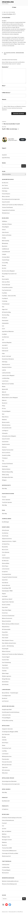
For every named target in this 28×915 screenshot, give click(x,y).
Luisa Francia (5, 381)
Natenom (4, 400)
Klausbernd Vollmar (7, 367)
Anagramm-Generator (7, 729)
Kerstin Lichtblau (6, 604)
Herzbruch (4, 317)
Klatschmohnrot (6, 364)
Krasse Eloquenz (6, 193)
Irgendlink (8, 2)
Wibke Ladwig (5, 474)
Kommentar (5, 67)
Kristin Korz (5, 613)
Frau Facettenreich (6, 290)
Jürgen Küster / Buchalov (8, 602)
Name (4, 85)
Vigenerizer (5, 767)
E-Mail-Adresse (6, 92)
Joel (3, 339)
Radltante (4, 419)
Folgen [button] (22, 139)
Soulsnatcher (5, 441)
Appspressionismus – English (9, 541)
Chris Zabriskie (5, 552)
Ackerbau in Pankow (7, 224)
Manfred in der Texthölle (8, 383)
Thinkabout (5, 458)
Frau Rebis (4, 293)
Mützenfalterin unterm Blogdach (10, 397)
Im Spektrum (5, 809)
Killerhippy (4, 191)
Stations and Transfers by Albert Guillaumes (12, 204)
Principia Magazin (6, 411)
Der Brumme (5, 182)
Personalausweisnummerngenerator (11, 199)
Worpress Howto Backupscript (9, 884)
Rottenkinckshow (6, 425)
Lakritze (4, 370)
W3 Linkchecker (6, 770)
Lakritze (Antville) (6, 372)
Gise (3, 306)
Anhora (4, 229)
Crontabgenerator (6, 695)
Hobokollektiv (5, 323)
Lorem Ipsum (5, 753)
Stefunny (4, 447)
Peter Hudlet (5, 637)
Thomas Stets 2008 (7, 848)
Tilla (3, 460)
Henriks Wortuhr (6, 585)
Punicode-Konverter (7, 762)
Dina (3, 276)
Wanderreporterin (6, 856)
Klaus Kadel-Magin (6, 610)
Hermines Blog (5, 315)
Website (4, 99)
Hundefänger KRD (6, 588)
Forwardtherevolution (7, 287)
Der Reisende (5, 560)
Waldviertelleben (6, 469)
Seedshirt (4, 155)
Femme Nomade (6, 284)
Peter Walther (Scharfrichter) (9, 643)
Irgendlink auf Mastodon (8, 331)
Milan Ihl (4, 392)
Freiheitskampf (5, 304)
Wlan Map (4, 488)
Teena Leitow (5, 668)
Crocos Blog (5, 262)
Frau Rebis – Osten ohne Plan (9, 295)
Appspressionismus (7, 538)
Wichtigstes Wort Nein (7, 477)
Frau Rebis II (5, 298)
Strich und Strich (6, 452)
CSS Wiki (4, 740)
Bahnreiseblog (5, 240)
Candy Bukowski (6, 251)
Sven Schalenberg (6, 662)
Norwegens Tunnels (7, 839)
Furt (3, 825)
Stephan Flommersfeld (7, 449)
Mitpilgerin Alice (6, 837)
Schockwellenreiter (6, 427)
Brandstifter (5, 546)
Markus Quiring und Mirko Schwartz (10, 624)
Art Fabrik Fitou (5, 544)
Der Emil (4, 268)
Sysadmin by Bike (6, 455)
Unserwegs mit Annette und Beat (10, 853)
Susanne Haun (5, 659)
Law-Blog (4, 751)
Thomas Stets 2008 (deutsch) (9, 850)
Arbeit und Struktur (6, 235)
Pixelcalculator (5, 759)
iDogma (4, 593)
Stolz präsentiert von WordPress (16, 911)
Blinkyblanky (5, 243)
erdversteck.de (5, 568)
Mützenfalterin (5, 394)
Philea (3, 405)
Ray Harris (4, 845)
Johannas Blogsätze (6, 342)
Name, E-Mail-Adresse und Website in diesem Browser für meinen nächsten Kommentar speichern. (14, 108)
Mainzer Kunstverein (7, 618)
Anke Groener (5, 232)
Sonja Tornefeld (6, 202)
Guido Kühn (5, 579)
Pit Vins (4, 408)
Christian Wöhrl (6, 257)
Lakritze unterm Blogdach (8, 375)
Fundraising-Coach (6, 748)
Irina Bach (4, 334)
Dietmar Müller (5, 563)
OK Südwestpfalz (6, 629)
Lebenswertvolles (6, 715)
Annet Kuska (5, 535)
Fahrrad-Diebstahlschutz (8, 820)
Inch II (3, 328)
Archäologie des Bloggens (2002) (10, 731)
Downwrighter (5, 279)
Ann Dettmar (5, 533)
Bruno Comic (5, 549)
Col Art (3, 555)
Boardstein (4, 246)
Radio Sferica (5, 416)
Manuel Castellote (6, 621)
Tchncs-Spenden (6, 499)
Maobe (3, 386)
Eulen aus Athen (6, 282)
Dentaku (4, 265)
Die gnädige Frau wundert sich (9, 273)
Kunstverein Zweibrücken (8, 615)
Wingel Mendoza (6, 679)
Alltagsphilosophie (9, 52)
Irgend (13, 12)
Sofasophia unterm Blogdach (9, 436)
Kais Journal (5, 348)
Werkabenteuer (6, 213)
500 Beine (4, 221)
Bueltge (4, 737)
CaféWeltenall (5, 249)
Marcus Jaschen (6, 196)
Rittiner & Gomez (6, 651)
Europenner (5, 571)
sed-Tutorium (5, 701)
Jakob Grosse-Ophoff (7, 599)
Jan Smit (4, 828)
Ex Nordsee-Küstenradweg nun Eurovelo (12, 817)
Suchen (4, 163)
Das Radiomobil (6, 801)
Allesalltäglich (5, 226)
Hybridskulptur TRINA (7, 590)
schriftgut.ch (5, 430)
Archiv (3, 171)
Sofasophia (4, 433)
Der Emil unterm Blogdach (8, 271)
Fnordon (4, 496)
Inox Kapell (4, 596)
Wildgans (4, 480)
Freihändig (4, 301)
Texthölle (4, 670)
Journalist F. (5, 345)
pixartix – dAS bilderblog (8, 646)
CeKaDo (4, 254)
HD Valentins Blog (6, 312)
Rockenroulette (6, 422)
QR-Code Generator (7, 764)
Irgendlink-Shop (6, 157)
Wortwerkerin (5, 872)
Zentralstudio (5, 684)
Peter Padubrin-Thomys (7, 640)
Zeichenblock (5, 681)
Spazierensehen (6, 444)
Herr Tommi (5, 185)
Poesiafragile (5, 648)
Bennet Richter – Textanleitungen (10, 692)
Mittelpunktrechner (7, 756)
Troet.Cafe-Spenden (7, 502)
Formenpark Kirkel (6, 574)
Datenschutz (5, 911)
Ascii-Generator (6, 734)
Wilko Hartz (5, 773)
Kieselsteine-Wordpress (8, 359)
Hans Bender (5, 582)
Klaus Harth (5, 607)
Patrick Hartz (5, 635)
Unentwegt (4, 466)
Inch (3, 326)
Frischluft (4, 823)
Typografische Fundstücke (8, 210)
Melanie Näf (5, 389)
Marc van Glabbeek (6, 831)
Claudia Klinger (5, 260)
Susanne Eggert (6, 657)
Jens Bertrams (5, 188)
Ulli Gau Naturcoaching (7, 720)
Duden (3, 745)
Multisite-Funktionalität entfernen (10, 881)
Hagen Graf (4, 309)
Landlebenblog (5, 378)
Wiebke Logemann (6, 676)
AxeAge (4, 238)
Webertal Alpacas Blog (7, 472)
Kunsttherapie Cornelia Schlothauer (10, 712)
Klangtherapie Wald (7, 709)
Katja (3, 353)
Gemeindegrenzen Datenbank (9, 781)
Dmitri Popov (5, 566)
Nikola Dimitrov (5, 626)
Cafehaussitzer (5, 864)
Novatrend (4, 403)
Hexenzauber (5, 320)
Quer (3, 414)
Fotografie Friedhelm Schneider (9, 577)
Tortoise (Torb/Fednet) (7, 207)
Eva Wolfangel (5, 522)
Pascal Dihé (5, 632)
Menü (14, 7)
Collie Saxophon (6, 557)
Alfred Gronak (5, 530)
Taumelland (5, 665)
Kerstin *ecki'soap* (6, 356)
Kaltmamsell (5, 350)
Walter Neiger (5, 673)
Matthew (4, 834)
